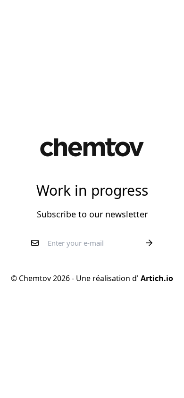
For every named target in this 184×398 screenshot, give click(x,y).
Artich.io (156, 278)
